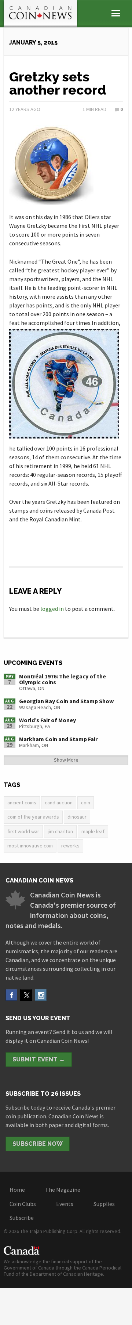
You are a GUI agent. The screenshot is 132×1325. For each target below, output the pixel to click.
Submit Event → (38, 1059)
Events (64, 1203)
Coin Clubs (23, 1203)
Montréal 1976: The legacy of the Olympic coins (62, 679)
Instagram (41, 995)
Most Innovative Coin (30, 845)
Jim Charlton (60, 831)
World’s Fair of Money (47, 720)
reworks (70, 845)
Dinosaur (77, 816)
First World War (23, 831)
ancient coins (21, 802)
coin (85, 802)
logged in (52, 608)
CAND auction (59, 802)
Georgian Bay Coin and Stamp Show (66, 701)
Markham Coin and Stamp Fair (58, 739)
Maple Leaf (92, 831)
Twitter (26, 995)
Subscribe (22, 1217)
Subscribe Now (37, 1143)
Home (17, 1189)
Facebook (11, 995)
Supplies (104, 1203)
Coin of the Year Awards (33, 816)
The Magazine (62, 1189)
